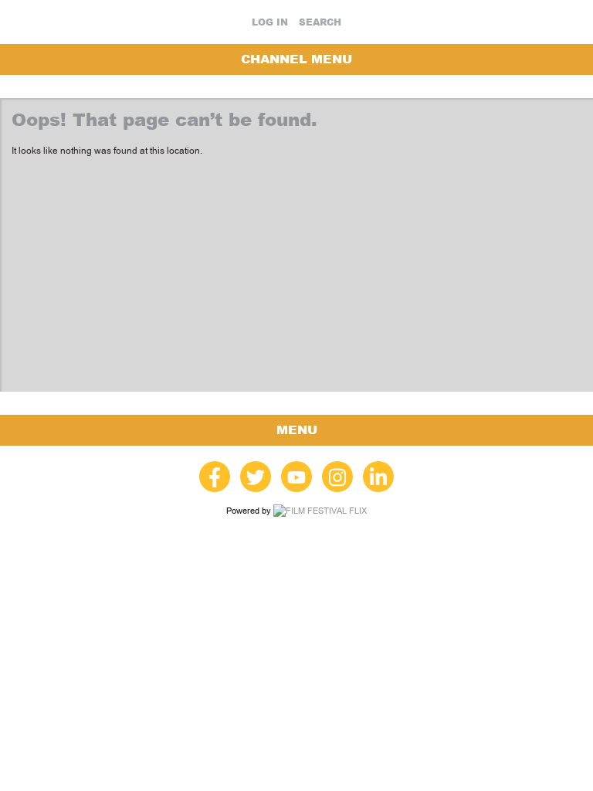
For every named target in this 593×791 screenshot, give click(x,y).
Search (320, 22)
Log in (270, 22)
